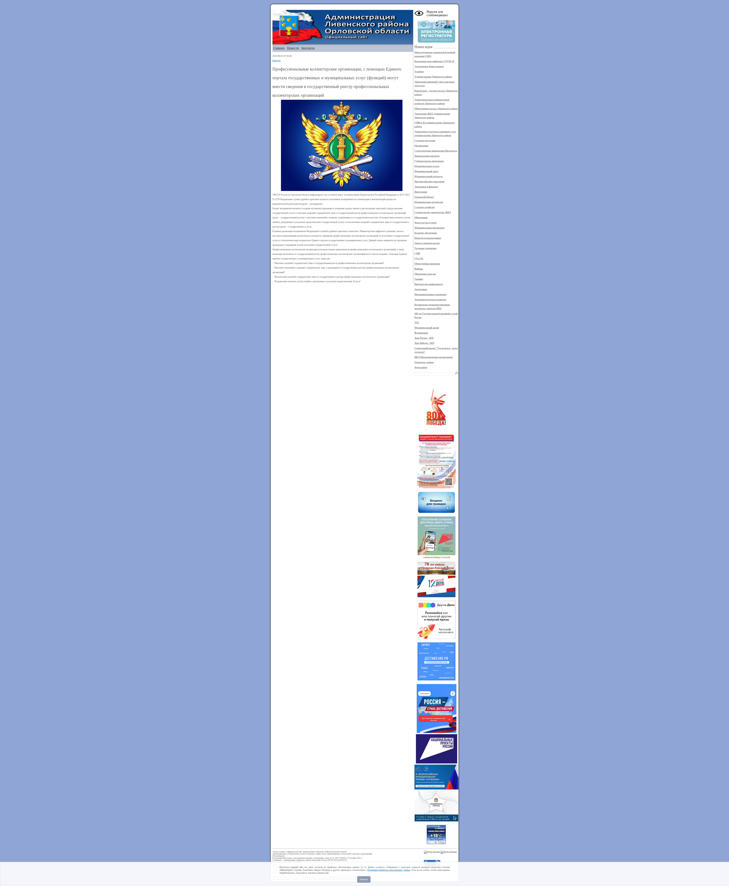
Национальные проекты (426, 156)
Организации (421, 145)
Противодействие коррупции (429, 181)
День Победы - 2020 (424, 343)
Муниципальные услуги (426, 166)
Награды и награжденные (427, 238)
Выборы (418, 269)
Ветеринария (421, 333)
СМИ (417, 253)
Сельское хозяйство (424, 207)
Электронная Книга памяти (429, 66)
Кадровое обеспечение (425, 233)
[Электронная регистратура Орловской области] (436, 42)
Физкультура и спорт (425, 222)
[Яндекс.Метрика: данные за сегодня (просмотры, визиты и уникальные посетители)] (432, 852)
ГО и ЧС (419, 258)
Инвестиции (420, 192)
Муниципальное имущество (428, 202)
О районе (419, 71)
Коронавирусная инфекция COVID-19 (434, 61)
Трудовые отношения (425, 248)
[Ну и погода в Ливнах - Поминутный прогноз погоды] (436, 843)
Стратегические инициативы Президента (435, 151)
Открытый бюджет (424, 197)
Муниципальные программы (429, 227)
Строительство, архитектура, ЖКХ (432, 212)
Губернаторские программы (429, 161)
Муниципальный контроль (428, 176)
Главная (278, 48)
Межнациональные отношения (430, 294)
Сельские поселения (424, 140)
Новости (293, 48)
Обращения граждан (425, 274)
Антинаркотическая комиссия (430, 299)
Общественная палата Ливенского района (436, 108)
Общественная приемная (427, 263)
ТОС (416, 322)
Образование (421, 217)
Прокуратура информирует (428, 284)
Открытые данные (424, 362)
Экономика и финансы (426, 186)
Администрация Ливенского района (433, 76)
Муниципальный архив (426, 327)
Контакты (308, 48)
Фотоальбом (420, 367)
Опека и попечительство (427, 243)
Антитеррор (420, 289)
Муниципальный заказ (426, 171)
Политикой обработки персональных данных (388, 870)
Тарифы (418, 279)
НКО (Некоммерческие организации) (433, 357)
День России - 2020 (423, 338)
